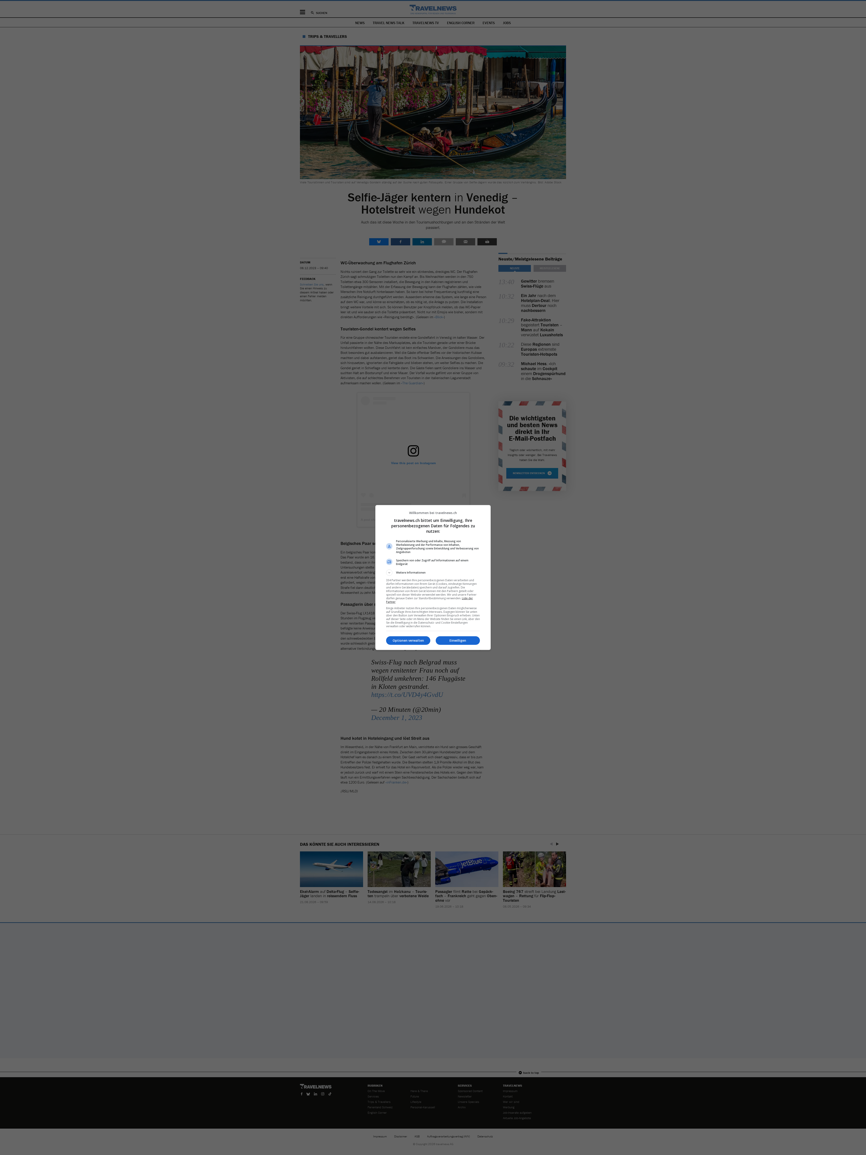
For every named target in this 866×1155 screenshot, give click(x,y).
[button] (433, 572)
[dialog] (433, 577)
